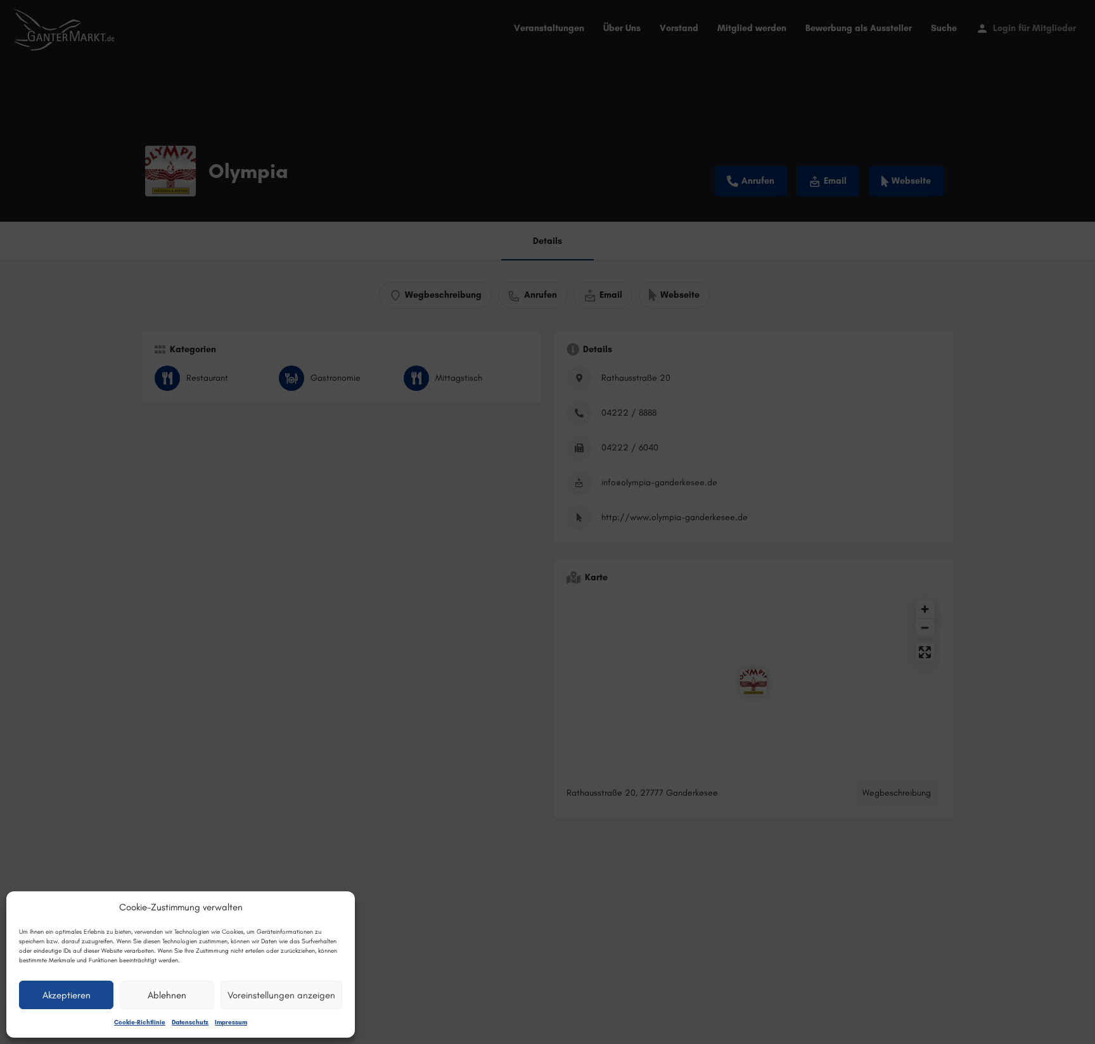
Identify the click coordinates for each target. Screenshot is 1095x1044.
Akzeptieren (66, 995)
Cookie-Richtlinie (139, 1022)
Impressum (231, 1022)
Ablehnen (167, 995)
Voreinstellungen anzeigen (281, 995)
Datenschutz (190, 1022)
